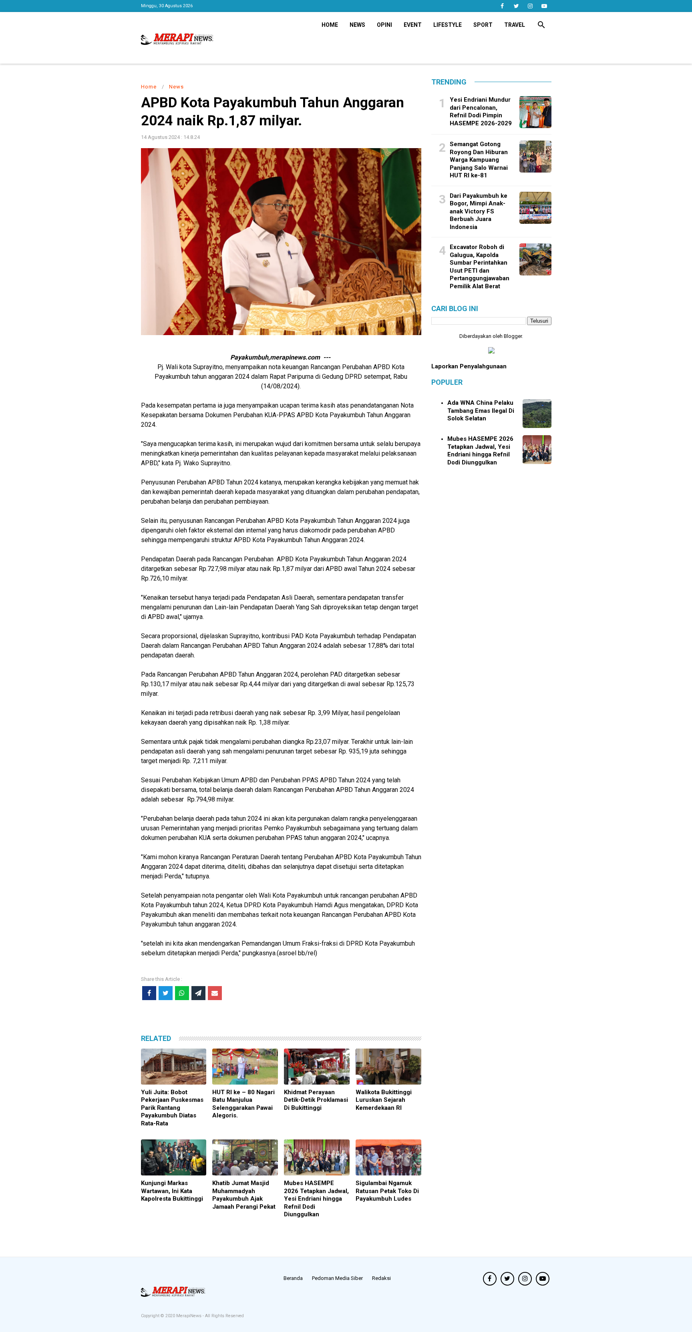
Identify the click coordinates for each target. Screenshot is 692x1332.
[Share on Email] (215, 993)
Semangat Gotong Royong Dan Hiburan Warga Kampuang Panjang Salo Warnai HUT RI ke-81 (479, 160)
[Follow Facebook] (502, 6)
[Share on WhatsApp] (182, 993)
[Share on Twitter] (166, 993)
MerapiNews (189, 1315)
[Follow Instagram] (530, 6)
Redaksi (381, 1278)
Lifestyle (447, 25)
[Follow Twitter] (516, 6)
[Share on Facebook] (149, 993)
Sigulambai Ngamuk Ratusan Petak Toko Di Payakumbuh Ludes (387, 1190)
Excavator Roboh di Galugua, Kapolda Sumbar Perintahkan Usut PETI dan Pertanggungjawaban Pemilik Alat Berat (479, 266)
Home (330, 25)
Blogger (513, 336)
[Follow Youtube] (544, 6)
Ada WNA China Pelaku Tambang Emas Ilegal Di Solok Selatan (480, 410)
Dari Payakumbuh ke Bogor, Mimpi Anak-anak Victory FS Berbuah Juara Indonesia (478, 211)
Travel (514, 25)
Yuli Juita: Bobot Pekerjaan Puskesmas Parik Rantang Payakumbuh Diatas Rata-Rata (172, 1108)
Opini (384, 25)
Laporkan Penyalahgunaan (469, 366)
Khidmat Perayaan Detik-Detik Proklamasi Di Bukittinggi (316, 1100)
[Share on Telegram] (198, 993)
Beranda (293, 1278)
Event (413, 25)
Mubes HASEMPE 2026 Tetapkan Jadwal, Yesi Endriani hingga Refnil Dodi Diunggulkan (316, 1198)
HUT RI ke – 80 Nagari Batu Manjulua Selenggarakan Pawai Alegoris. (243, 1104)
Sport (483, 25)
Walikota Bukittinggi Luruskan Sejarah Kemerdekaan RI (384, 1100)
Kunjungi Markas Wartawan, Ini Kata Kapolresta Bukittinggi (172, 1190)
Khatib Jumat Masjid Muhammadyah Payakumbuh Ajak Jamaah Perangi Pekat (244, 1194)
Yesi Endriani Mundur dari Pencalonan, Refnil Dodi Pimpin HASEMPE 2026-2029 (481, 111)
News (357, 25)
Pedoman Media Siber (337, 1278)
